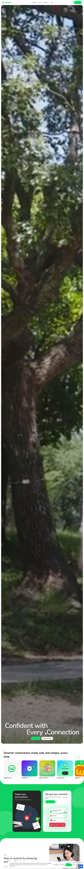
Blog (52, 2)
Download (78, 2)
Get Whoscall (36, 738)
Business (46, 2)
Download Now (50, 801)
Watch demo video (47, 738)
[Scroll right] (79, 757)
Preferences (56, 864)
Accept (68, 864)
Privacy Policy (40, 864)
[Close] (73, 864)
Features (34, 2)
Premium (40, 2)
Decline (62, 864)
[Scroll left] (75, 757)
